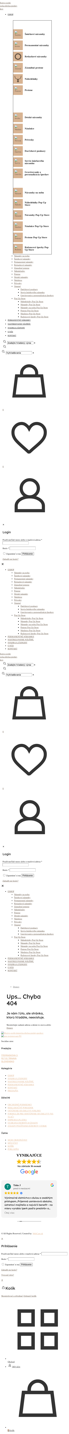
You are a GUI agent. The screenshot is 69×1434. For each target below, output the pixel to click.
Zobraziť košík (29, 1296)
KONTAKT (12, 1087)
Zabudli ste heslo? (9, 1270)
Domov (16, 987)
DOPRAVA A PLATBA (17, 1120)
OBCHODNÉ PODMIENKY (20, 1104)
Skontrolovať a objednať (12, 1296)
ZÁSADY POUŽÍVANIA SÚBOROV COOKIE (27, 1126)
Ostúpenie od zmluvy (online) (24, 1111)
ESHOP (11, 1075)
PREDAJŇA (13, 1091)
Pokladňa (13, 1149)
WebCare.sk (38, 1233)
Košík (11, 1146)
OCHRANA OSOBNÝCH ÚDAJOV (23, 1123)
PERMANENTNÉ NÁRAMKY (21, 1084)
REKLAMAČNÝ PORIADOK (20, 1107)
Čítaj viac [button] (9, 1212)
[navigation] (34, 1288)
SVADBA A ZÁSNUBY (17, 1078)
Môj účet (13, 1143)
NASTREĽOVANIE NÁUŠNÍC (21, 1081)
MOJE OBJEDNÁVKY (17, 1140)
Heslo (4, 1259)
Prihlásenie (26, 1264)
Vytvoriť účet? (7, 1275)
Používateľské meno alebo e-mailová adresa (21, 1254)
